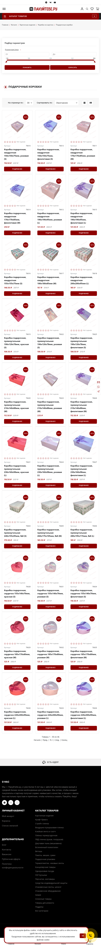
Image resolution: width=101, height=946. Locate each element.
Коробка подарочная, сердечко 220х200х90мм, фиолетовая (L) (83, 714)
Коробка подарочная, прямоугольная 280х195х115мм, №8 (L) (82, 532)
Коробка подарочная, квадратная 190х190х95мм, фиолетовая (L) (81, 218)
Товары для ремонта (44, 903)
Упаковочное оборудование (48, 891)
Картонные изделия (27, 25)
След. (57, 740)
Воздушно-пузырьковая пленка (49, 827)
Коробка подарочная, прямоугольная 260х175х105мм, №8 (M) (49, 532)
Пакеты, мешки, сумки (45, 855)
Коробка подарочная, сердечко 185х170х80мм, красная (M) (17, 654)
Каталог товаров (18, 16)
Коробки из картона (45, 25)
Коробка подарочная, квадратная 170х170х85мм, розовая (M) (82, 154)
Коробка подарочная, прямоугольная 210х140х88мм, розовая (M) (49, 406)
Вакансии (6, 854)
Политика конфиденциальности (12, 865)
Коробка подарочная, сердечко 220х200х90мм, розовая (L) (50, 714)
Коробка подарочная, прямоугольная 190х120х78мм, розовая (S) (49, 343)
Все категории (41, 911)
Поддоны (39, 907)
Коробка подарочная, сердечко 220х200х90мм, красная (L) (17, 714)
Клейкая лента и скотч (45, 831)
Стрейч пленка (42, 823)
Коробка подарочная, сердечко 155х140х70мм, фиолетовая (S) (83, 593)
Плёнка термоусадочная (46, 835)
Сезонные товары (43, 899)
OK (83, 936)
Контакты (6, 849)
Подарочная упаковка (45, 859)
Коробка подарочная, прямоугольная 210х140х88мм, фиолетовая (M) (81, 406)
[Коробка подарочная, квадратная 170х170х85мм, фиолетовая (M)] (17, 189)
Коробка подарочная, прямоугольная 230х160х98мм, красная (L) (16, 470)
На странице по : (16, 102)
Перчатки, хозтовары (45, 879)
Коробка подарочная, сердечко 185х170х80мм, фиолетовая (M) (83, 654)
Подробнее (17, 169)
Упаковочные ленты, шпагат (48, 887)
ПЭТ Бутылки (41, 875)
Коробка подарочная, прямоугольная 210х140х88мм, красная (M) (16, 406)
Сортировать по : (45, 102)
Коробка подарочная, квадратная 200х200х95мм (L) (81, 280)
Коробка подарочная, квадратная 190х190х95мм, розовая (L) (49, 218)
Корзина (6, 820)
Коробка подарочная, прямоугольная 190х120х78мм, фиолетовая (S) (81, 343)
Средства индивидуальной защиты (50, 883)
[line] (90, 102)
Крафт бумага (41, 819)
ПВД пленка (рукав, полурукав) (49, 839)
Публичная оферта (11, 859)
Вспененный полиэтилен (46, 847)
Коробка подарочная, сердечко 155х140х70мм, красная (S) (17, 593)
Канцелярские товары (45, 867)
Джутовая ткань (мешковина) (48, 843)
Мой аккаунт (8, 816)
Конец (64, 740)
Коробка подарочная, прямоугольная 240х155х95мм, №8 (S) (15, 532)
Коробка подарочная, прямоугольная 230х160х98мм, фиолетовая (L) (81, 470)
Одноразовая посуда (44, 871)
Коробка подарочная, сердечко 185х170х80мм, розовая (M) (50, 654)
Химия (38, 895)
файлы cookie (30, 930)
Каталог (14, 25)
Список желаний (10, 825)
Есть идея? (52, 762)
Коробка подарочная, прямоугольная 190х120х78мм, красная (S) (16, 343)
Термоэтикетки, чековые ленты (49, 863)
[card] (84, 102)
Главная (5, 25)
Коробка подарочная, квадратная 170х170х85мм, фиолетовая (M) (15, 218)
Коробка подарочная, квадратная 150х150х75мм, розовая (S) (16, 154)
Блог (4, 844)
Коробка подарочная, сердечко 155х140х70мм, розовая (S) (50, 593)
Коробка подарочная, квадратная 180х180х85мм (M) (48, 280)
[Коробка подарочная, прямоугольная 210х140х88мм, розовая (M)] (50, 378)
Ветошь (38, 851)
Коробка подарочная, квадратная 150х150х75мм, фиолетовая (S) (48, 154)
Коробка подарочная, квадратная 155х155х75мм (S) (15, 280)
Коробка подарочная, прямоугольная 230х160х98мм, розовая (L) (49, 470)
